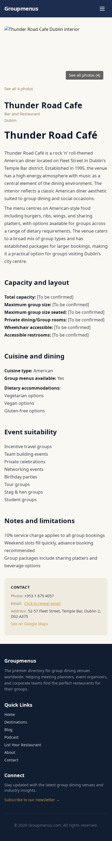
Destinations (15, 722)
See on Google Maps (29, 623)
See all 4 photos (18, 88)
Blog (8, 729)
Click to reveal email (42, 603)
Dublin (10, 120)
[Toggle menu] (102, 8)
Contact (11, 759)
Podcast (11, 737)
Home (9, 714)
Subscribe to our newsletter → (32, 799)
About (9, 752)
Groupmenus (21, 8)
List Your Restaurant (22, 744)
